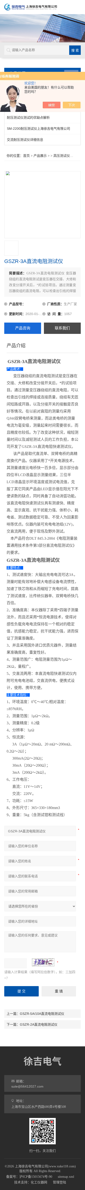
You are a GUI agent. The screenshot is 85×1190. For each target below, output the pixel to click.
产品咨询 (22, 328)
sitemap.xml (66, 1176)
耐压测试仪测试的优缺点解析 (28, 117)
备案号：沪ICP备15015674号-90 (29, 1176)
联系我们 (62, 328)
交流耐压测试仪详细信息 (25, 140)
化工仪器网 (39, 1182)
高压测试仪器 (63, 156)
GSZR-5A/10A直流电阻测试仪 (42, 1014)
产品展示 (40, 156)
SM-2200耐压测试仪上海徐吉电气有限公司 (38, 128)
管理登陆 (59, 1182)
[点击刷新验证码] (43, 962)
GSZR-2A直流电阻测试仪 (38, 1024)
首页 (26, 156)
